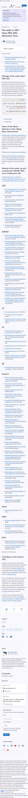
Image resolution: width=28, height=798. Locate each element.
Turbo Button (13, 157)
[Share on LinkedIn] (11, 637)
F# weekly (4, 600)
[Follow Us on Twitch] (19, 746)
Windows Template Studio (12, 520)
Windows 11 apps (23, 764)
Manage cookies (7, 795)
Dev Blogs (4, 7)
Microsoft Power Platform (8, 780)
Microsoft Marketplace (13, 785)
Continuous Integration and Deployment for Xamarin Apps (13, 486)
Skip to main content (5, 1)
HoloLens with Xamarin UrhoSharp (14, 491)
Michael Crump (12, 574)
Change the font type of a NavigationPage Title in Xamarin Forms (15, 420)
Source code (8, 119)
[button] (14, 152)
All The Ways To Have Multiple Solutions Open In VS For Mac (13, 395)
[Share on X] (7, 637)
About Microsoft (19, 787)
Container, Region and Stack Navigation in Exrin (12, 481)
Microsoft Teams (18, 780)
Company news (3, 788)
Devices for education (5, 771)
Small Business (9, 781)
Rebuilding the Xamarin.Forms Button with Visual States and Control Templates (15, 457)
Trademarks (20, 795)
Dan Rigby (15, 572)
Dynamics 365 (18, 778)
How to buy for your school (18, 773)
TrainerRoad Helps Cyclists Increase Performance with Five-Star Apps (14, 437)
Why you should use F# (9, 688)
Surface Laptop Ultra (18, 761)
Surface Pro (2, 761)
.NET (4, 622)
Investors (19, 788)
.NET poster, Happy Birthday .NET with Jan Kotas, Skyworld (15, 58)
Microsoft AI (3, 778)
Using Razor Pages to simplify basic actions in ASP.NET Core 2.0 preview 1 (15, 267)
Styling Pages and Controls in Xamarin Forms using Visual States (15, 462)
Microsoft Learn (3, 783)
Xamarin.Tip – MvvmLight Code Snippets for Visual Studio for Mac (14, 384)
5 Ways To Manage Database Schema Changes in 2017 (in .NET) (15, 546)
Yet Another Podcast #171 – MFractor (15, 404)
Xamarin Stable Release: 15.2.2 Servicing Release (13, 468)
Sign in (24, 5)
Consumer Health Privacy (6, 793)
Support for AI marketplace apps (15, 783)
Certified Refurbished (16, 768)
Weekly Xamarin (19, 598)
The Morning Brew (17, 600)
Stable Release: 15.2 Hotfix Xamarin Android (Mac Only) (14, 472)
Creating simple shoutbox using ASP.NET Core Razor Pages (13, 273)
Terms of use (15, 795)
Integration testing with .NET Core (14, 200)
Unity (3, 159)
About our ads (10, 797)
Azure (14, 781)
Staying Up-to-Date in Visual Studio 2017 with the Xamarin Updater (14, 430)
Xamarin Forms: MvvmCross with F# (14, 341)
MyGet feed (8, 121)
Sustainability (15, 790)
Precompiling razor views (12, 283)
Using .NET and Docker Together (13, 195)
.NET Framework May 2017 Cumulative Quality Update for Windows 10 (15, 190)
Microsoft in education (21, 769)
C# (21, 157)
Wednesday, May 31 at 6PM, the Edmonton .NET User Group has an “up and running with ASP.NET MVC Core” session (13, 179)
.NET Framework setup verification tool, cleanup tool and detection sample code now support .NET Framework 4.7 (15, 219)
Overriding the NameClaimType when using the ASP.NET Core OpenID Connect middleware (15, 243)
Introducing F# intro (10, 345)
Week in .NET (18, 629)
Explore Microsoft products (12, 764)
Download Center (11, 766)
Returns (2, 768)
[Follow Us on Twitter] (8, 746)
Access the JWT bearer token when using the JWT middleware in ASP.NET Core (15, 237)
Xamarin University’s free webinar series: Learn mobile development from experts (15, 379)
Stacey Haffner (18, 570)
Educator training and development (8, 774)
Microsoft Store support (21, 766)
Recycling (4, 797)
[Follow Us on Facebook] (4, 746)
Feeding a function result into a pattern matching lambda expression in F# (15, 356)
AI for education (8, 776)
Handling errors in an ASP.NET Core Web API (13, 294)
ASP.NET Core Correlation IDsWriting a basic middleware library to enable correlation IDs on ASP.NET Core (15, 299)
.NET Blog (11, 7)
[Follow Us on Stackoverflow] (4, 750)
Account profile (3, 766)
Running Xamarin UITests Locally (13, 495)
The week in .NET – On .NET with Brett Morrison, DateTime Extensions (13, 700)
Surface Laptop (9, 761)
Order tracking (7, 768)
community (10, 629)
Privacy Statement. (13, 730)
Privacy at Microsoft (12, 788)
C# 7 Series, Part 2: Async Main (13, 314)
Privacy (2, 795)
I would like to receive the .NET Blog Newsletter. (11, 729)
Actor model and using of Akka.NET (14, 213)
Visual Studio (8, 787)
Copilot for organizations (15, 762)
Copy (23, 100)
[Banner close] (24, 11)
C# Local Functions (10, 312)
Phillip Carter (21, 568)
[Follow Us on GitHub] (23, 746)
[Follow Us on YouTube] (15, 746)
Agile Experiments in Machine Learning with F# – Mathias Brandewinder (15, 336)
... (23, 7)
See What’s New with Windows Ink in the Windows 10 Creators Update (15, 525)
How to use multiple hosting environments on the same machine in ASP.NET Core (15, 262)
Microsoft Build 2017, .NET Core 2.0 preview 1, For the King (14, 62)
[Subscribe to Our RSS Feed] (8, 750)
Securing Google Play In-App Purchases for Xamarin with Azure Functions (14, 410)
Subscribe (6, 734)
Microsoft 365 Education (6, 773)
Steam (9, 161)
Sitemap (14, 793)
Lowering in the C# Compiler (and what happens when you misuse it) (15, 319)
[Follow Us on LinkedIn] (12, 746)
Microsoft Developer (21, 781)
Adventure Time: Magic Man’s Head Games (13, 135)
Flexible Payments (11, 769)
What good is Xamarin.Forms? (13, 390)
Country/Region (7, 722)
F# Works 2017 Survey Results (13, 348)
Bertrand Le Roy (10, 41)
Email (4, 715)
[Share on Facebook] (3, 637)
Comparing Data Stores (11, 510)
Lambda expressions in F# (12, 351)
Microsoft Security (10, 778)
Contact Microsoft (20, 793)
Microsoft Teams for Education (17, 771)
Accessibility (9, 790)
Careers (13, 787)
